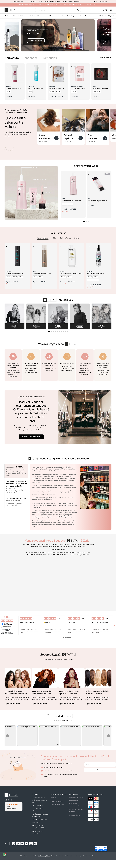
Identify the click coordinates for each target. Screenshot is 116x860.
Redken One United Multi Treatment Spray (95, 273)
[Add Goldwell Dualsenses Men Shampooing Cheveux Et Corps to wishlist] (7, 246)
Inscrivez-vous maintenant (31, 437)
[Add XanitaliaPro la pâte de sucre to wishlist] (50, 66)
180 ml (40, 276)
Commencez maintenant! (36, 42)
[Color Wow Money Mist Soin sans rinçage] (36, 73)
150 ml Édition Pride (93, 280)
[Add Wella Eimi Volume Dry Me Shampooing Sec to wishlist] (34, 246)
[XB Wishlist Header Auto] (106, 10)
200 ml (69, 276)
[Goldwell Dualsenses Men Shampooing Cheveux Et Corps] (17, 256)
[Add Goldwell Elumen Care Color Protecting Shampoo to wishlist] (7, 66)
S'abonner (100, 770)
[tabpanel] (58, 81)
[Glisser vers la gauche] (7, 149)
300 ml (8, 276)
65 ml (35, 276)
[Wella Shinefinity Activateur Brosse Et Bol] (73, 183)
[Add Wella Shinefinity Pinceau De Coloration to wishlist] (89, 174)
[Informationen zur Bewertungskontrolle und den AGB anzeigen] (14, 627)
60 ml (64, 204)
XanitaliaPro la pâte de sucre (56, 88)
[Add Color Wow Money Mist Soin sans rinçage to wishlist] (29, 66)
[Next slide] (108, 735)
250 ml (8, 91)
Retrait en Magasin (57, 801)
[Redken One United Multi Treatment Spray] (98, 256)
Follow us (68, 716)
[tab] (12, 58)
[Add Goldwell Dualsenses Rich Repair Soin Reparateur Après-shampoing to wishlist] (61, 246)
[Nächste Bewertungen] (114, 625)
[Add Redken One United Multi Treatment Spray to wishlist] (88, 246)
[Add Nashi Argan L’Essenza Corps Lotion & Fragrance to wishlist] (94, 66)
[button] (49, 331)
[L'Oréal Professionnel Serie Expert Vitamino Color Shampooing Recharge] (80, 73)
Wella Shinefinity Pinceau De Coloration (97, 201)
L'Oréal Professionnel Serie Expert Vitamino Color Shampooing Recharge (78, 88)
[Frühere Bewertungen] (17, 625)
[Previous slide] (7, 735)
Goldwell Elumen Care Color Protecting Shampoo (13, 88)
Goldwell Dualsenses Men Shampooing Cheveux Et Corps (16, 273)
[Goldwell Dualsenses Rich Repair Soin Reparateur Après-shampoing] (71, 256)
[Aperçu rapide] (22, 67)
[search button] (78, 10)
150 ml (30, 91)
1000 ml (52, 91)
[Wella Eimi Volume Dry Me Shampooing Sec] (44, 256)
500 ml (58, 91)
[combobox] (58, 10)
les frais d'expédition (44, 856)
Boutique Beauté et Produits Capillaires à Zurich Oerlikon (103, 365)
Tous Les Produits (105, 58)
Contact (53, 798)
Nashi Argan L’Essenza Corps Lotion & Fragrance (100, 88)
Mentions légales (74, 815)
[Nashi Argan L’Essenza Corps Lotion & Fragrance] (101, 73)
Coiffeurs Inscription (57, 805)
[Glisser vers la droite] (12, 149)
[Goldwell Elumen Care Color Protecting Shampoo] (15, 73)
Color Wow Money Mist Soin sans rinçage (35, 88)
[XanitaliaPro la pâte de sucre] (58, 73)
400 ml (90, 276)
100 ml (20, 276)
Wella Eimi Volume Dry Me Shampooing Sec (42, 273)
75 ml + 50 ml (97, 91)
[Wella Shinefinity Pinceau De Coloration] (99, 183)
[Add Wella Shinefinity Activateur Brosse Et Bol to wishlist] (63, 174)
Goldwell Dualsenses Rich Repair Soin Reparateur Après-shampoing (71, 273)
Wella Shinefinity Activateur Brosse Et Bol (71, 201)
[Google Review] (13, 803)
